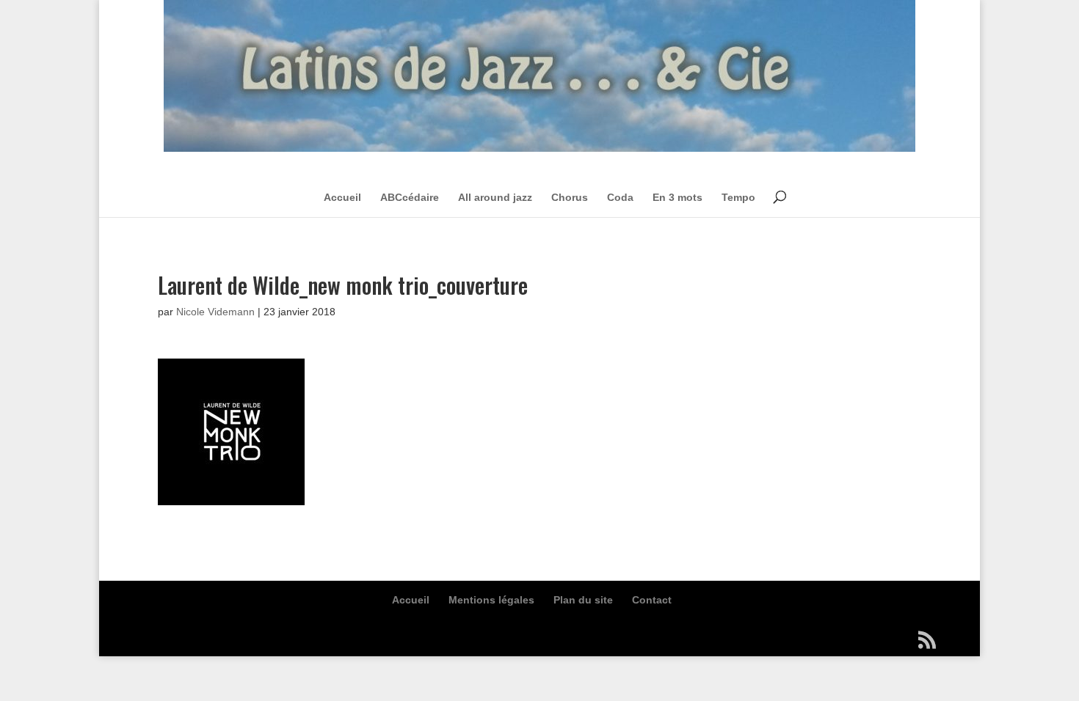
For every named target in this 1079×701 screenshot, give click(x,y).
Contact (652, 600)
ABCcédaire (409, 197)
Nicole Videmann (215, 312)
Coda (620, 197)
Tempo (738, 197)
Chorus (569, 197)
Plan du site (583, 600)
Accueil (342, 197)
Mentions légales (491, 600)
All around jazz (495, 197)
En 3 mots (677, 197)
